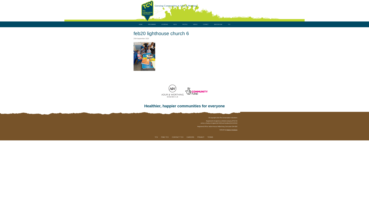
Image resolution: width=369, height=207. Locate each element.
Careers (190, 137)
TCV (156, 137)
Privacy (200, 137)
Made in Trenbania (231, 130)
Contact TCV (177, 137)
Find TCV (165, 137)
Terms (210, 137)
